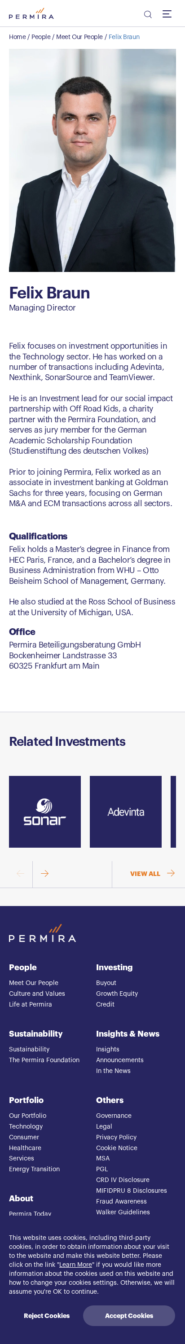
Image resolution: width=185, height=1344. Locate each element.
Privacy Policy (116, 1137)
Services (21, 1159)
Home (17, 37)
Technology (26, 1127)
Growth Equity (117, 994)
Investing (114, 967)
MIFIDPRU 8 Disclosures (131, 1191)
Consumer (24, 1137)
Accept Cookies (129, 1316)
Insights (107, 1049)
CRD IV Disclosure (123, 1180)
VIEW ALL (145, 874)
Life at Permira (30, 1005)
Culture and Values (37, 994)
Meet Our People (79, 37)
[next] (44, 874)
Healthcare (25, 1148)
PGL (102, 1169)
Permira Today (30, 1214)
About (21, 1199)
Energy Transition (34, 1169)
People (40, 37)
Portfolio (26, 1100)
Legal (104, 1127)
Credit (105, 1005)
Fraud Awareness (121, 1202)
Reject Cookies (47, 1316)
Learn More (75, 1265)
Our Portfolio (27, 1116)
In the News (113, 1071)
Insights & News (127, 1034)
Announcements (120, 1060)
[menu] (169, 13)
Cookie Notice (116, 1148)
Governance (114, 1116)
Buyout (106, 983)
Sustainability (36, 1034)
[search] (147, 15)
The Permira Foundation (44, 1060)
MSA (103, 1159)
